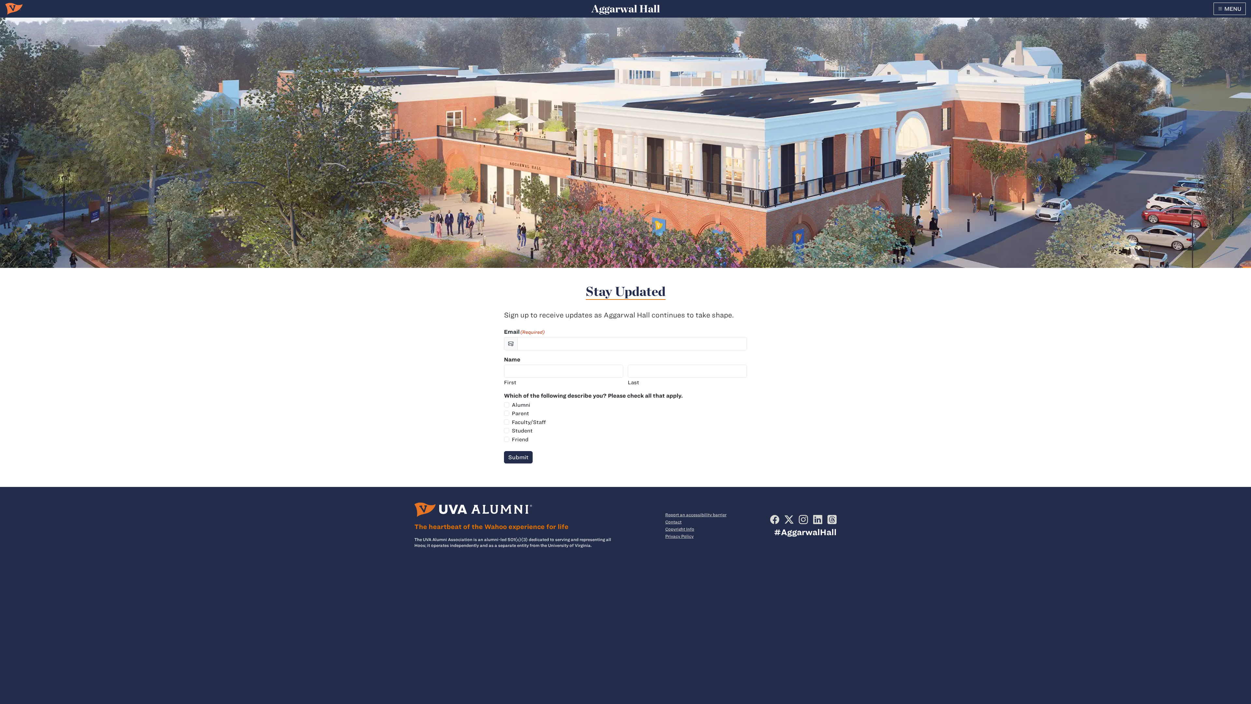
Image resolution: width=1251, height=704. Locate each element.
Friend (520, 439)
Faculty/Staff (529, 422)
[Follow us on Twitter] (789, 519)
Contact (673, 522)
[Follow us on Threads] (832, 519)
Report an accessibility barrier (695, 514)
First (510, 382)
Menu (1232, 9)
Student (522, 430)
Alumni (521, 405)
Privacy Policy (679, 536)
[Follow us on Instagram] (803, 519)
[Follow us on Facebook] (774, 519)
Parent (520, 413)
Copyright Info (679, 529)
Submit (518, 457)
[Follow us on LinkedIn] (817, 519)
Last (633, 382)
